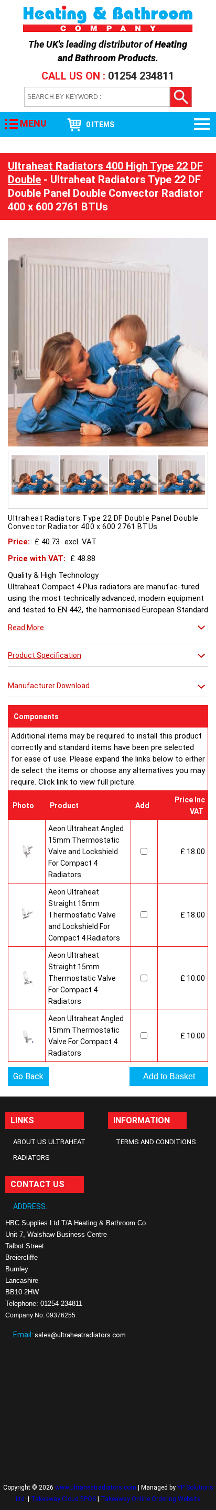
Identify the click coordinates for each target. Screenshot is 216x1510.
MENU (33, 123)
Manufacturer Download (49, 685)
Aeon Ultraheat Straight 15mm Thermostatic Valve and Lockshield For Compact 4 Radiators (84, 915)
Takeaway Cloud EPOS (63, 1499)
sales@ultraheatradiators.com (80, 1335)
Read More (26, 627)
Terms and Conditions (156, 1142)
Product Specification (44, 655)
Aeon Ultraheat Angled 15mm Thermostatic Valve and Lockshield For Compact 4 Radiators (86, 851)
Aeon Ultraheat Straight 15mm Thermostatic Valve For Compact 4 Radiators (82, 978)
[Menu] (202, 124)
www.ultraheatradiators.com (95, 1487)
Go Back (28, 1076)
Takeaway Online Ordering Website (150, 1499)
